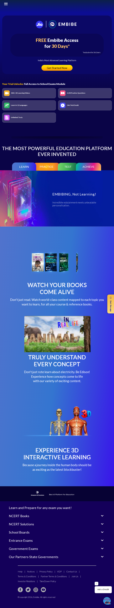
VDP (60, 571)
